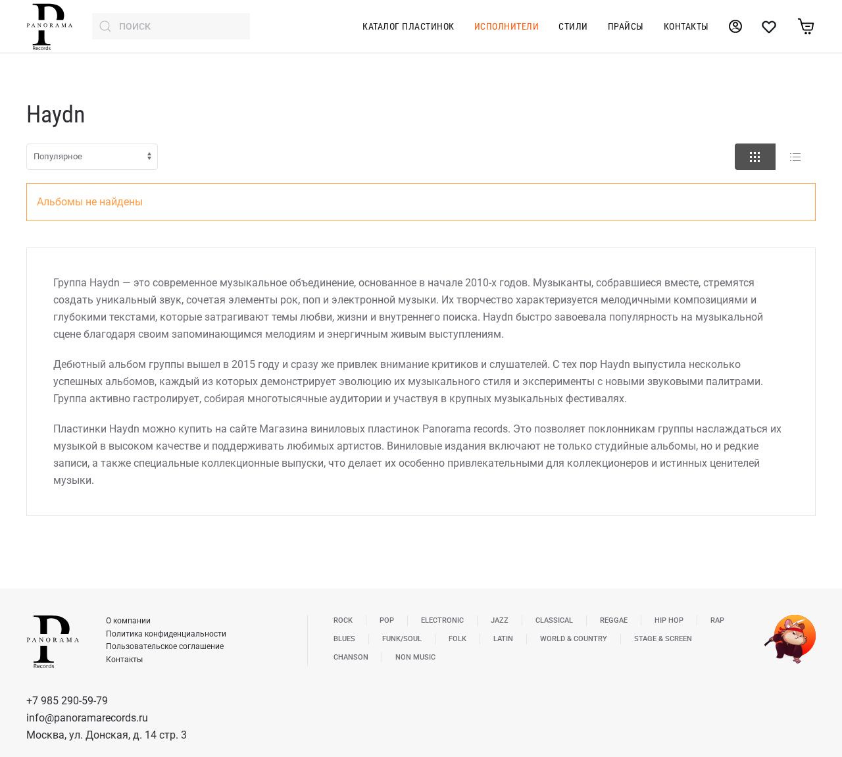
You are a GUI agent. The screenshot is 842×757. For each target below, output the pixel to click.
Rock (343, 620)
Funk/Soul (402, 639)
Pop (387, 620)
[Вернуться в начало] (49, 26)
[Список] (795, 157)
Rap (717, 620)
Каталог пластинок (408, 26)
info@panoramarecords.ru (87, 718)
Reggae (614, 620)
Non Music (415, 657)
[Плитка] (755, 157)
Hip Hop (669, 620)
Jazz (499, 620)
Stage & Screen (663, 639)
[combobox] (171, 26)
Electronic (442, 620)
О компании (128, 620)
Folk (457, 639)
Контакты (686, 26)
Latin (503, 639)
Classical (554, 620)
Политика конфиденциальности (166, 634)
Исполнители (506, 26)
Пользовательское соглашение (165, 646)
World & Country (573, 639)
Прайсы (626, 26)
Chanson (351, 657)
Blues (344, 639)
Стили (573, 26)
